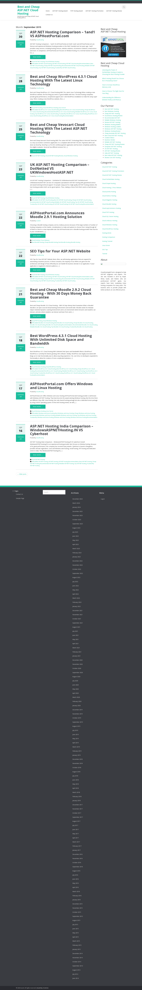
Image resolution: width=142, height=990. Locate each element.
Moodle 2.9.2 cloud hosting (37, 325)
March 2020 (76, 697)
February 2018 (76, 796)
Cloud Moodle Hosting (109, 204)
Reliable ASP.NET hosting (66, 463)
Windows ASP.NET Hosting (113, 129)
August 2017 (76, 821)
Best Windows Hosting (112, 111)
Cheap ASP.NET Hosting (112, 113)
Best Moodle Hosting (38, 242)
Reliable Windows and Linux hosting (66, 415)
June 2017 (75, 829)
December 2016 (77, 854)
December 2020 (77, 660)
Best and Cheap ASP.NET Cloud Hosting (28, 10)
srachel (38, 221)
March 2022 (76, 598)
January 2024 (76, 507)
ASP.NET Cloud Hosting (58, 63)
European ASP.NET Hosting (113, 146)
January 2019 (76, 755)
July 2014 (75, 974)
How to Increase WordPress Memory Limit (111, 86)
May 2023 (75, 540)
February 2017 (76, 846)
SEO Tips (105, 249)
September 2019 (77, 722)
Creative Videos (109, 138)
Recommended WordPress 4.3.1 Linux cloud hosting (60, 112)
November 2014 (77, 958)
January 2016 (76, 900)
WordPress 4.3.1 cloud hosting (73, 373)
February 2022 (76, 602)
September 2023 (77, 524)
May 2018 (75, 784)
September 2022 (77, 573)
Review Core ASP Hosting (113, 157)
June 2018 (75, 780)
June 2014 (75, 978)
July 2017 (75, 825)
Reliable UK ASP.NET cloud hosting (65, 202)
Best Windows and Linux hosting (64, 413)
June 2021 (75, 635)
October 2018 (76, 767)
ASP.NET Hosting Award (60, 11)
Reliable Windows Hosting (113, 120)
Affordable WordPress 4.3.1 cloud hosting (44, 369)
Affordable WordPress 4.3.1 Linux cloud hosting (45, 110)
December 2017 (77, 805)
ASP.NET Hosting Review (114, 11)
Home (48, 11)
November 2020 (77, 664)
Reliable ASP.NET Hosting (113, 142)
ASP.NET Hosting (53, 461)
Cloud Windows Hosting (52, 61)
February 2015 (76, 945)
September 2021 (77, 623)
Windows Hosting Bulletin (113, 124)
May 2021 (75, 639)
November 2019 (77, 714)
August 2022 (76, 577)
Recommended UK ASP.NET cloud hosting (42, 202)
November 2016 (77, 858)
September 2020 (77, 672)
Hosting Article (106, 233)
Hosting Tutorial (107, 241)
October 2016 (76, 862)
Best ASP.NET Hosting (85, 461)
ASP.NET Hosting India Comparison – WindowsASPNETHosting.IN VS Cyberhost (61, 430)
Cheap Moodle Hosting (51, 242)
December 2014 (77, 953)
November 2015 (77, 908)
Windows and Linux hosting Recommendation (84, 417)
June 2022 (75, 586)
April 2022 (75, 594)
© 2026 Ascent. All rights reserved (26, 988)
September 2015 (77, 916)
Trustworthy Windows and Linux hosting (41, 417)
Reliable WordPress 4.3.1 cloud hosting (73, 371)
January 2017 (76, 850)
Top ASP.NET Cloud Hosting (46, 68)
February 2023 (76, 553)
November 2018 (77, 763)
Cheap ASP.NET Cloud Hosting (52, 65)
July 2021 (75, 631)
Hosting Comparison (108, 237)
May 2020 (75, 689)
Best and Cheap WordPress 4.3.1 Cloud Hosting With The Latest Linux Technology (63, 80)
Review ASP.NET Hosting (112, 122)
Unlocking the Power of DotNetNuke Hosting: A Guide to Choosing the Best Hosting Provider (113, 72)
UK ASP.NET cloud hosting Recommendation (81, 204)
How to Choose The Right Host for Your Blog (113, 92)
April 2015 (75, 937)
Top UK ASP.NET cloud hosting (84, 202)
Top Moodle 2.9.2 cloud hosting (60, 327)
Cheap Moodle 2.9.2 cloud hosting (83, 323)
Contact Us (49, 15)
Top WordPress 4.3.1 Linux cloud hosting (46, 114)
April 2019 (75, 743)
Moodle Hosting (75, 242)
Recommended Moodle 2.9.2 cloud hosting (85, 325)
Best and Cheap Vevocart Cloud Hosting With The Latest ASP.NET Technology (58, 128)
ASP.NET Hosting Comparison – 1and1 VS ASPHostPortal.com (62, 34)
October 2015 (76, 912)
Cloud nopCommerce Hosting (111, 208)
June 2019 (75, 734)
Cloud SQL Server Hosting (110, 216)
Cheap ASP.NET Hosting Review (115, 144)
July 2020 (75, 681)
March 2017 (76, 842)
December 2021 (77, 610)
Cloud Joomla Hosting (109, 192)
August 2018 (76, 772)
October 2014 (76, 962)
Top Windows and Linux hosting (86, 415)
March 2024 (76, 503)
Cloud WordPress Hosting (50, 108)
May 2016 (75, 883)
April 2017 (75, 838)
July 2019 (75, 730)
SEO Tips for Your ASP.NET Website (60, 251)
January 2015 (76, 949)
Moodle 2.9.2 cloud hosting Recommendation (59, 325)
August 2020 (76, 676)
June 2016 (75, 879)
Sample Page (20, 498)
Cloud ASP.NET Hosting (38, 61)
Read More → (38, 57)
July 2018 (75, 776)
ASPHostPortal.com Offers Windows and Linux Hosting (61, 385)
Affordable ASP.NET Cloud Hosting (42, 63)
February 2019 (76, 751)
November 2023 (77, 515)
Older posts (21, 474)
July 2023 (75, 532)
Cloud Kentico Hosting (109, 196)
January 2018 (76, 800)
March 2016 (76, 891)
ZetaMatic (46, 988)
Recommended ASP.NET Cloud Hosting (73, 65)
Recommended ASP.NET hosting (49, 463)
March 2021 (76, 648)
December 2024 (77, 499)
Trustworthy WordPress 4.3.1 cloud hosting (50, 373)
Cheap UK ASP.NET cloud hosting (81, 200)
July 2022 (75, 581)
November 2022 (77, 565)
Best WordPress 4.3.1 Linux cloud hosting (72, 110)
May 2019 (75, 738)
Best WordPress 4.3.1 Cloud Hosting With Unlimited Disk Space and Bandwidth (61, 339)
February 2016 (76, 896)
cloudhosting (40, 40)
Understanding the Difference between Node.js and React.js (111, 99)
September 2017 (77, 817)
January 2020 (76, 705)
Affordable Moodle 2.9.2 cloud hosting (43, 323)
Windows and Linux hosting (62, 417)
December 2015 (77, 904)
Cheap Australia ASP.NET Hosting (115, 133)
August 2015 (76, 920)
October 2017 (76, 813)
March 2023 (76, 548)
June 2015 (75, 929)
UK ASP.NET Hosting (111, 149)
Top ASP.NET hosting (80, 463)
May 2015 (75, 933)
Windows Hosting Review (112, 131)
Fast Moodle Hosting (64, 242)
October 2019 (76, 718)
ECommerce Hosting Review (113, 116)
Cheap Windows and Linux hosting (85, 413)
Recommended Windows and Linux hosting (42, 415)
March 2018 (76, 792)
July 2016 (75, 875)
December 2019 (77, 710)
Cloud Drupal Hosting (109, 183)
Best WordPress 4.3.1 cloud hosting (67, 369)
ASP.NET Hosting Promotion (94, 11)
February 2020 (76, 701)
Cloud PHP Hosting (37, 108)
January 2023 (76, 557)
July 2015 (75, 924)
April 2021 (75, 643)
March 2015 (76, 941)
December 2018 (77, 759)
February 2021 (76, 652)
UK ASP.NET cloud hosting (60, 204)
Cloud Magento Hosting (109, 200)
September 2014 (77, 966)
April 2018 (75, 788)
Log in (103, 499)
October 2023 (76, 519)
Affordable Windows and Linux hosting (43, 413)
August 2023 (76, 528)
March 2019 (76, 747)
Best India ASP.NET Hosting (113, 155)
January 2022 (76, 606)
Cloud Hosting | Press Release (40, 240)
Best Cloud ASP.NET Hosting (114, 135)
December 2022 (77, 561)
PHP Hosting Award (76, 11)
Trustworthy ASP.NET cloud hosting (65, 68)
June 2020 (75, 685)
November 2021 (77, 614)
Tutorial (104, 253)
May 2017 (75, 834)
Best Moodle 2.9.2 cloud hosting (63, 323)
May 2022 (75, 590)
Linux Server (62, 108)
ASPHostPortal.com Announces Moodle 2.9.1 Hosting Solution (57, 215)
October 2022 (76, 569)
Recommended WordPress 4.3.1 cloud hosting (48, 371)
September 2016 (77, 867)
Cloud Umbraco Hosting (109, 220)
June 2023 (75, 536)
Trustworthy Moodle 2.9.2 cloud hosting (81, 327)
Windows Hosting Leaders (113, 127)
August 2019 (76, 726)
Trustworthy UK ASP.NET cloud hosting (41, 204)
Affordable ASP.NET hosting (40, 461)
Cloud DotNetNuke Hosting (110, 179)
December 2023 (77, 511)
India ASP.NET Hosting (112, 153)
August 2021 (76, 627)
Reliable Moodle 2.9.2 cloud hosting (40, 327)
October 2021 (76, 619)
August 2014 (76, 970)
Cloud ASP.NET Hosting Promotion (113, 171)
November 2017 (77, 809)
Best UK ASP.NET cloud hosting (63, 200)
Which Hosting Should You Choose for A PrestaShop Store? (113, 80)
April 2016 (75, 887)
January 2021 (76, 656)
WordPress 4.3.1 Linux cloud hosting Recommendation (57, 116)
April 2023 (75, 544)
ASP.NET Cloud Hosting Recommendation (78, 63)
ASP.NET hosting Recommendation (69, 461)
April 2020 (75, 693)
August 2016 (76, 871)
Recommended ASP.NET (112, 118)
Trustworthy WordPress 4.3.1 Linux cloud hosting (73, 114)
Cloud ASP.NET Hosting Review (54, 156)
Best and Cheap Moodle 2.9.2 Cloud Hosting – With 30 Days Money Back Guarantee (60, 293)
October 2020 (76, 668)
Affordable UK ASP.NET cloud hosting (42, 200)
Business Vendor (110, 140)
